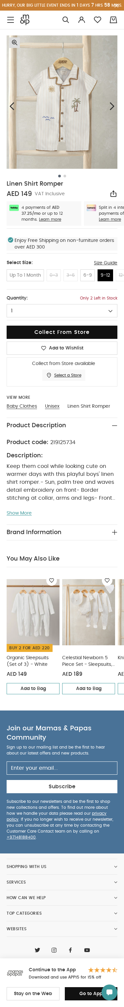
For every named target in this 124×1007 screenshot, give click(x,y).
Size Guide (105, 263)
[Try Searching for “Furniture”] (66, 20)
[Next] (112, 106)
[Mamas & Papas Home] (24, 20)
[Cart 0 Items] (113, 20)
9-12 (105, 275)
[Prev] (12, 106)
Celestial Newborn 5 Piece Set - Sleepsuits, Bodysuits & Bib (87, 662)
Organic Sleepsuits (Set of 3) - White (28, 661)
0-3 (54, 275)
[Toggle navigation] (11, 20)
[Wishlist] (51, 580)
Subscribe (62, 786)
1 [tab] (59, 176)
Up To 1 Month (25, 275)
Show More (19, 513)
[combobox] (62, 310)
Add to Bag (33, 688)
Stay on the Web (33, 993)
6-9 (87, 275)
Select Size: (20, 262)
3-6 (70, 275)
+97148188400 (21, 837)
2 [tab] (64, 176)
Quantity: (17, 298)
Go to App (91, 993)
